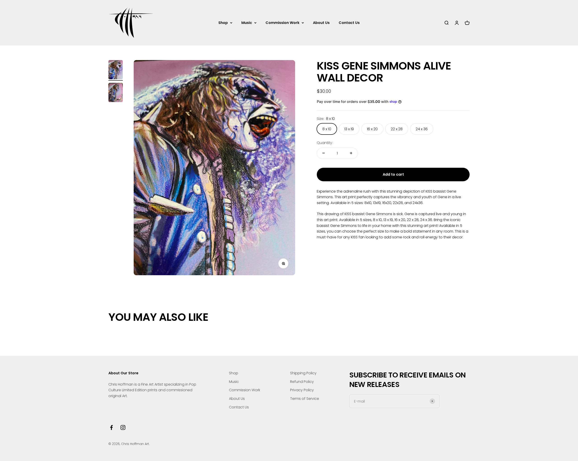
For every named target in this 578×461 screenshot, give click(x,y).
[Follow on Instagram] (123, 427)
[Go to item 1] (115, 70)
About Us (321, 22)
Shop (223, 22)
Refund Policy (302, 381)
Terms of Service (304, 398)
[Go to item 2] (115, 93)
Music (246, 22)
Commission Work (282, 22)
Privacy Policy (302, 390)
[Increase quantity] (351, 153)
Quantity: (325, 142)
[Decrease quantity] (323, 153)
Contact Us (349, 22)
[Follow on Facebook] (111, 427)
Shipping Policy (303, 373)
